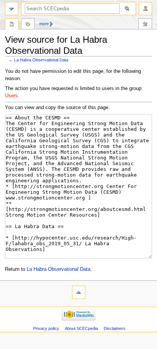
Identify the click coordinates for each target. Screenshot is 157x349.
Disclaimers (114, 328)
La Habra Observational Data (41, 60)
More (44, 23)
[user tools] (145, 8)
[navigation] (11, 8)
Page (11, 25)
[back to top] (78, 292)
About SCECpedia (81, 328)
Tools (145, 25)
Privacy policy (46, 328)
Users (11, 95)
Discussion (27, 25)
